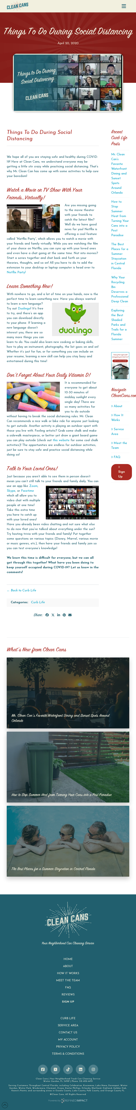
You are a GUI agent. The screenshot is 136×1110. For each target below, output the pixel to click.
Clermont (51, 1088)
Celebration (76, 1086)
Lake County (79, 1091)
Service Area (117, 432)
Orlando (86, 1088)
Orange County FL (115, 1091)
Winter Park (25, 1088)
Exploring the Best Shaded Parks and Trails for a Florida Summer (119, 325)
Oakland (107, 1088)
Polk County (93, 1091)
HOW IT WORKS (68, 973)
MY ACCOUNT (68, 1039)
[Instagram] (93, 1069)
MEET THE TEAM (68, 980)
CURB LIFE (68, 1018)
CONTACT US (68, 1032)
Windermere (38, 1088)
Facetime (27, 491)
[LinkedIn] (80, 1069)
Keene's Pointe (19, 1091)
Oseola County (63, 1091)
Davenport (113, 1086)
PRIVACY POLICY (68, 1046)
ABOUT (68, 966)
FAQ (117, 457)
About (118, 406)
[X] (55, 1069)
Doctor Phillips (72, 1088)
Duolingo (24, 308)
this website (61, 440)
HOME (68, 959)
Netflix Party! (16, 272)
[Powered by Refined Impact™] (68, 1100)
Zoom (33, 486)
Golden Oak (119, 1088)
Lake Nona (101, 1086)
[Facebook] (43, 1069)
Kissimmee (88, 1086)
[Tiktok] (68, 1069)
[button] (124, 6)
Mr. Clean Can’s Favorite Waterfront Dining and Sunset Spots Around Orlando (119, 174)
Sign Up (121, 474)
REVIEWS (68, 994)
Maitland (96, 1088)
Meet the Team (119, 446)
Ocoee (60, 1088)
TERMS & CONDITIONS (68, 1054)
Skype (11, 491)
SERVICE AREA (68, 1025)
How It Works (117, 418)
